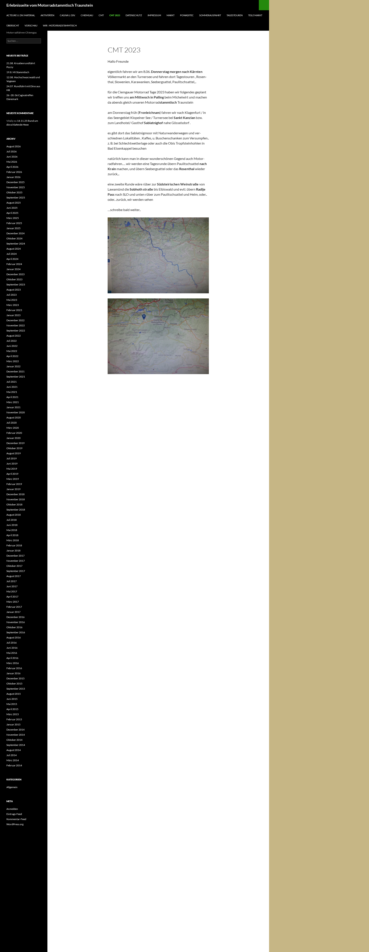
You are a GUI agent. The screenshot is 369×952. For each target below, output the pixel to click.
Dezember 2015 (15, 678)
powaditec (187, 15)
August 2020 (13, 417)
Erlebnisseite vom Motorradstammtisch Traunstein (49, 5)
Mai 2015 (11, 704)
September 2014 (15, 745)
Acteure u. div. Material (20, 15)
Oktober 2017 (14, 565)
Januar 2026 (13, 177)
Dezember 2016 (15, 617)
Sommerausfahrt (210, 15)
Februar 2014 (14, 765)
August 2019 (13, 453)
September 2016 (15, 632)
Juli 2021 (11, 381)
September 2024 (15, 243)
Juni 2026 (12, 156)
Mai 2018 (11, 530)
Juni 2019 (12, 463)
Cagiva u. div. (67, 15)
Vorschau (31, 25)
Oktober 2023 (14, 279)
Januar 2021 (13, 407)
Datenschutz (134, 15)
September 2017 (15, 571)
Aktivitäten (47, 15)
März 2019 (12, 478)
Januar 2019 (13, 489)
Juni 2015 (12, 698)
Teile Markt (255, 15)
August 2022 (13, 335)
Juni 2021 (12, 386)
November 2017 (15, 560)
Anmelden (12, 808)
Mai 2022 (11, 351)
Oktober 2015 (14, 683)
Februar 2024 (14, 264)
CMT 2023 (114, 15)
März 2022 (12, 361)
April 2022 (12, 356)
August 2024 (13, 248)
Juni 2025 (12, 207)
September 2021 (15, 376)
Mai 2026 (11, 161)
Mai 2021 (11, 392)
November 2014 (15, 734)
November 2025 (15, 187)
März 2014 (12, 760)
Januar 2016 (13, 673)
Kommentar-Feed (16, 819)
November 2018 (15, 499)
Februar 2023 (14, 310)
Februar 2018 (14, 545)
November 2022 (15, 325)
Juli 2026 (11, 151)
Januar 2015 (13, 724)
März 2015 (12, 714)
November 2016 (15, 622)
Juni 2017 (12, 586)
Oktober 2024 (14, 238)
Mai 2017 (11, 591)
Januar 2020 (13, 438)
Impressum (154, 15)
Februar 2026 (14, 172)
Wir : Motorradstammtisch (60, 25)
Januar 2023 (13, 315)
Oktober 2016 (14, 627)
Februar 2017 (14, 606)
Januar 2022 (13, 366)
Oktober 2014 (14, 739)
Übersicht (12, 25)
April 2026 (12, 166)
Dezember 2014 (15, 729)
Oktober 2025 (14, 192)
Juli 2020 (11, 422)
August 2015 (13, 693)
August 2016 (13, 637)
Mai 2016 (11, 652)
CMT (101, 15)
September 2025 (15, 197)
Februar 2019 (14, 484)
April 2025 (12, 212)
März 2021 (12, 402)
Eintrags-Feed (14, 814)
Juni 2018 (12, 525)
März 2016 (12, 663)
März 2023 (12, 305)
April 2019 (12, 473)
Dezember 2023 (15, 274)
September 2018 (15, 509)
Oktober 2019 (14, 448)
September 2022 (15, 330)
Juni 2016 (12, 647)
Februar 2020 (14, 432)
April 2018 (12, 535)
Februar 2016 (14, 668)
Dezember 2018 (15, 494)
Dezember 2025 (15, 182)
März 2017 (12, 601)
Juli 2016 (11, 642)
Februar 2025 (14, 223)
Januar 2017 (13, 611)
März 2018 (12, 540)
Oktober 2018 (14, 504)
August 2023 (13, 289)
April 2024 (12, 258)
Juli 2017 (11, 581)
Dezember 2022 (15, 320)
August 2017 (13, 576)
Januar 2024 (13, 269)
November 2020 (15, 412)
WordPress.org (14, 824)
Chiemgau (87, 15)
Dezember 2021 (15, 371)
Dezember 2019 (15, 443)
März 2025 (12, 218)
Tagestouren (235, 15)
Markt (170, 15)
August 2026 (13, 146)
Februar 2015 (14, 719)
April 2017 (12, 596)
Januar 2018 (13, 550)
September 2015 (15, 688)
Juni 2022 (12, 345)
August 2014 (13, 750)
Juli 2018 (11, 519)
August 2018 (13, 514)
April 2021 (12, 397)
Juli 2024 (11, 253)
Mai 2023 (11, 299)
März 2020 (12, 427)
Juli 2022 (11, 340)
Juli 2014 (11, 755)
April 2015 (12, 709)
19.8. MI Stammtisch (17, 72)
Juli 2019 (11, 458)
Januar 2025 (13, 228)
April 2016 (12, 658)
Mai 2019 (11, 468)
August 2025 (13, 202)
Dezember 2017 (15, 555)
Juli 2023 (11, 294)
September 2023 (15, 284)
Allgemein (12, 787)
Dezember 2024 (15, 233)
